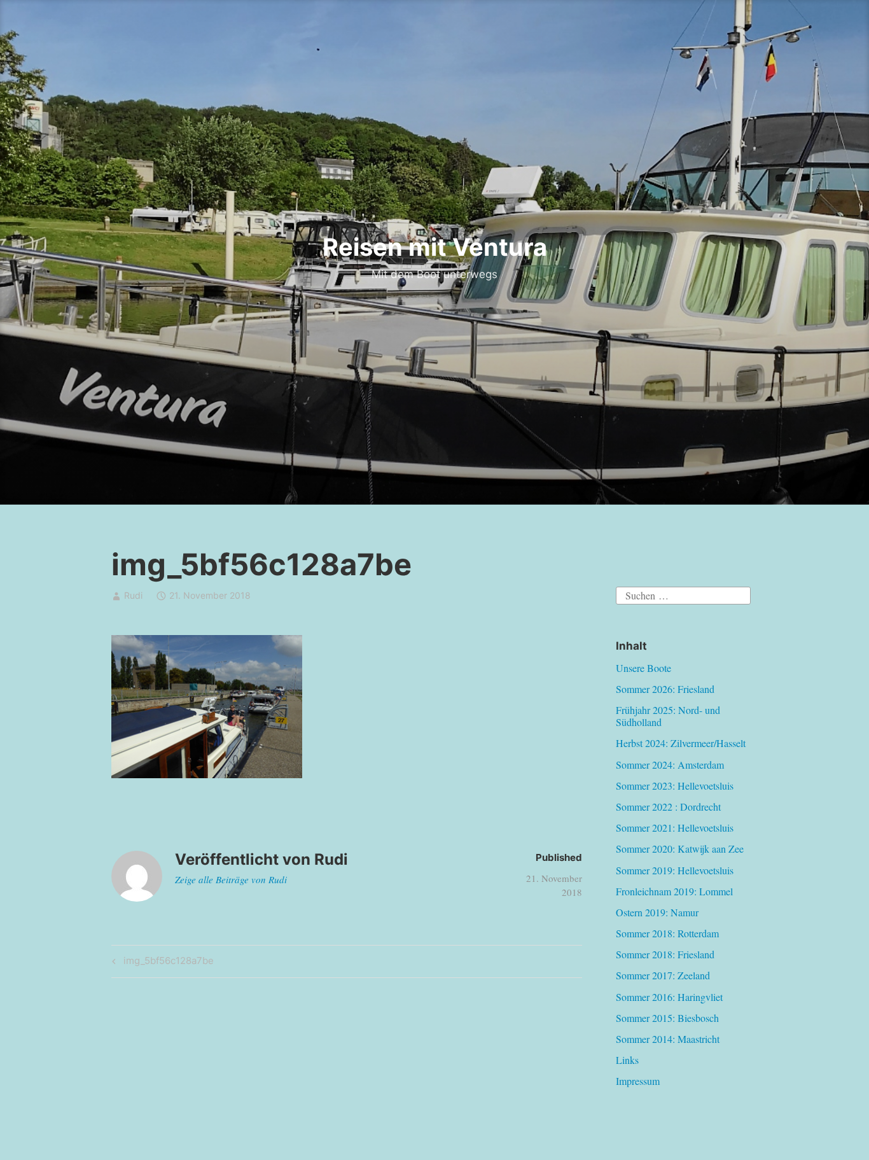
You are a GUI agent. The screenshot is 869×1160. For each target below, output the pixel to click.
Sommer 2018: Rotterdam (667, 933)
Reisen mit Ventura (435, 247)
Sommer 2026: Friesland (665, 688)
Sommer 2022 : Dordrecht (668, 806)
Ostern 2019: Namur (657, 912)
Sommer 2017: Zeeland (663, 975)
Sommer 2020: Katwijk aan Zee (680, 848)
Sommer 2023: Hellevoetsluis (674, 785)
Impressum (638, 1080)
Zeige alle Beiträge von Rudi (231, 879)
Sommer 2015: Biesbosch (667, 1017)
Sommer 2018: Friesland (665, 954)
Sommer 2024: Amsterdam (670, 764)
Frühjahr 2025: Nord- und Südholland (668, 716)
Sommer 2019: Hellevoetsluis (674, 870)
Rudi (133, 595)
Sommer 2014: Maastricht (668, 1038)
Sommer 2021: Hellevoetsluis (674, 827)
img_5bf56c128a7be (166, 963)
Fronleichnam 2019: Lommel (674, 891)
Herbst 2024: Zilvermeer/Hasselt (681, 743)
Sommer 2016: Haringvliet (669, 996)
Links (627, 1059)
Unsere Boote (643, 667)
